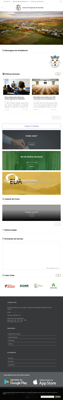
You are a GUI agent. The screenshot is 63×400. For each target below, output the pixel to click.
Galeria (10, 344)
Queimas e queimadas (37, 1)
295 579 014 (7, 1)
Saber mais (31, 189)
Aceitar (58, 396)
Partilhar (7, 109)
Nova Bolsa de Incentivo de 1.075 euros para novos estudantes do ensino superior (44, 98)
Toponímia (11, 365)
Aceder (31, 144)
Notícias (10, 358)
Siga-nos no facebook (32, 126)
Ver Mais (58, 223)
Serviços (11, 361)
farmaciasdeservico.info (52, 268)
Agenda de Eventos (14, 334)
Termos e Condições (10, 393)
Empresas (11, 340)
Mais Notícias (56, 117)
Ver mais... (25, 109)
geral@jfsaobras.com (21, 1)
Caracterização (12, 337)
